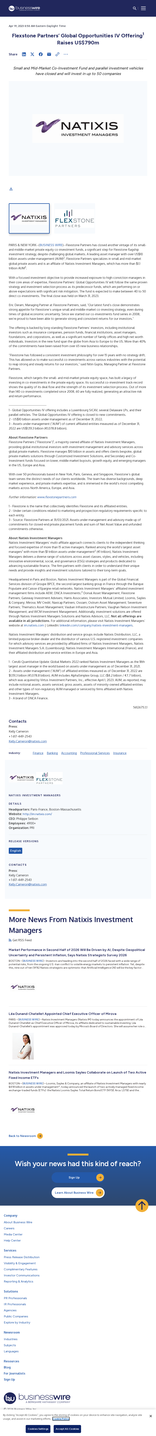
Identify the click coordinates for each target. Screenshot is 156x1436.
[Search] (134, 8)
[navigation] (143, 8)
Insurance (120, 753)
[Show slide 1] (29, 218)
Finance (38, 753)
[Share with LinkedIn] (24, 54)
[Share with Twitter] (32, 54)
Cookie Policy (61, 1418)
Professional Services (95, 753)
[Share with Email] (49, 54)
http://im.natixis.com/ (37, 814)
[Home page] (24, 8)
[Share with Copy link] (57, 54)
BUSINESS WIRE (51, 245)
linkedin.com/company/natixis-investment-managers (96, 625)
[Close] (151, 1416)
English (15, 850)
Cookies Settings (38, 1428)
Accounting (69, 753)
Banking (52, 753)
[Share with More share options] (66, 54)
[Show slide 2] (74, 218)
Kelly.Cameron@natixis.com (28, 741)
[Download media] (11, 189)
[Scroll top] (141, 1205)
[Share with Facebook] (41, 54)
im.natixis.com (34, 625)
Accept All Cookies (67, 1428)
